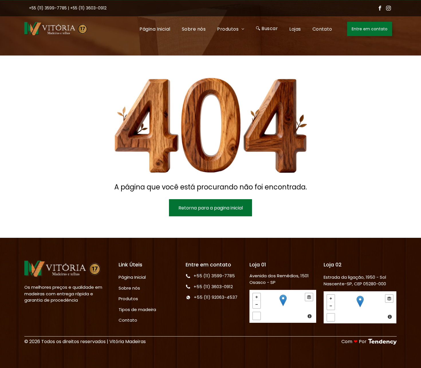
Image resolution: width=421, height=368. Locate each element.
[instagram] (388, 9)
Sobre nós (129, 288)
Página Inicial (132, 277)
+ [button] (256, 297)
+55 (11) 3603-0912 (88, 8)
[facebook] (379, 9)
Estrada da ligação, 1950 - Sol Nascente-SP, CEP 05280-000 (355, 280)
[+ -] (282, 306)
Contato (128, 320)
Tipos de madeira (137, 309)
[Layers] (309, 297)
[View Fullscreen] (256, 316)
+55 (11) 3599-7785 (48, 8)
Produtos (128, 299)
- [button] (256, 304)
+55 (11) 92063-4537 (215, 297)
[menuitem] (155, 28)
